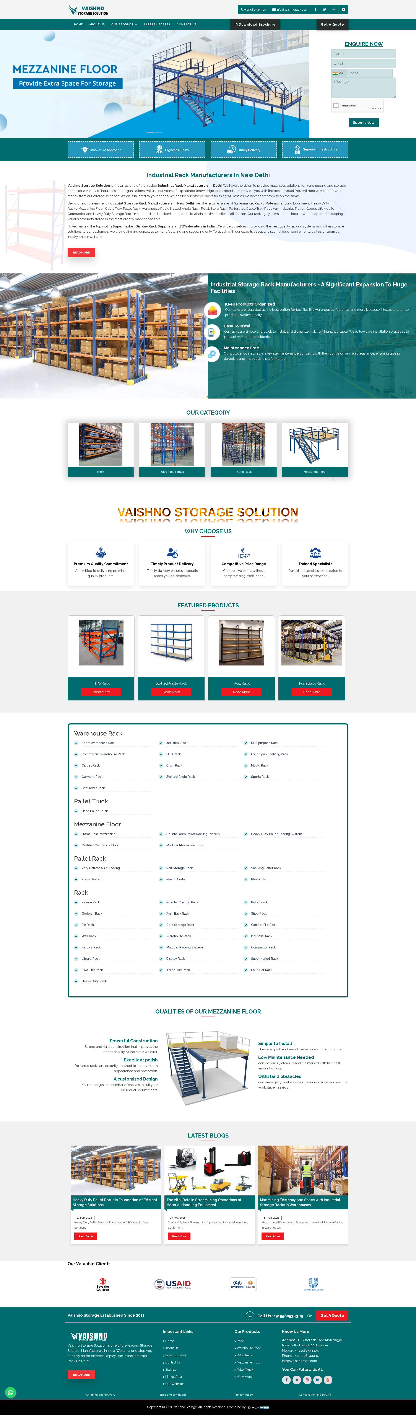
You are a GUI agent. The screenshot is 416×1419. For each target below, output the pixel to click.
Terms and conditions (172, 1394)
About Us (97, 24)
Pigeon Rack (91, 902)
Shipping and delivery (100, 1394)
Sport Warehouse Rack (98, 743)
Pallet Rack (244, 1355)
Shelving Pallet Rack (266, 868)
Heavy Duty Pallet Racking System (276, 834)
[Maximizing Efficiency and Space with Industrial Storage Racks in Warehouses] (303, 1170)
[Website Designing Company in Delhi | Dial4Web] (258, 1407)
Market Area (173, 1376)
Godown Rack (92, 913)
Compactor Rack (263, 947)
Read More (81, 252)
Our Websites (174, 1384)
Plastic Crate (175, 879)
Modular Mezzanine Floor (184, 845)
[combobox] (339, 73)
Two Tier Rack (92, 970)
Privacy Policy (243, 1394)
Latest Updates (157, 24)
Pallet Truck (244, 1369)
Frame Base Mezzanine (98, 834)
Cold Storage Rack (180, 925)
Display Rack (175, 958)
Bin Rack (88, 925)
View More (244, 1376)
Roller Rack (259, 902)
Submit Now (364, 122)
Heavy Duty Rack (94, 981)
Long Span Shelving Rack (269, 754)
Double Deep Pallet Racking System (193, 834)
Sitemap (170, 1369)
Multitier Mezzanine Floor (100, 845)
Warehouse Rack (178, 936)
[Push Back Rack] (311, 647)
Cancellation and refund (315, 1394)
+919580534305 (255, 9)
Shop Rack (258, 913)
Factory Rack (91, 947)
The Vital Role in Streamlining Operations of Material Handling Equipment (203, 1202)
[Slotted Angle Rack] (171, 647)
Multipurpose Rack (264, 743)
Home (78, 24)
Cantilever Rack (93, 788)
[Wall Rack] (241, 647)
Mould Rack (259, 765)
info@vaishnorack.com (292, 9)
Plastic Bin (258, 879)
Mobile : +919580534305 (300, 1350)
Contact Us (187, 24)
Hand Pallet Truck (95, 811)
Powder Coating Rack (182, 902)
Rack (240, 1341)
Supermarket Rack (264, 958)
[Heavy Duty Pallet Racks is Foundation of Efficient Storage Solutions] (116, 1170)
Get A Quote (332, 1315)
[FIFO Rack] (101, 647)
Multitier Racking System (184, 947)
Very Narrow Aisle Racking (101, 868)
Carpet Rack (91, 765)
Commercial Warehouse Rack (103, 754)
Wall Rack (242, 683)
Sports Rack (260, 776)
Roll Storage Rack (179, 868)
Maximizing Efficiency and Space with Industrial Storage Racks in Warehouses (300, 1202)
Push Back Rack (312, 683)
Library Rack (90, 958)
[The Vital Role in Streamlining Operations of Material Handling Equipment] (209, 1170)
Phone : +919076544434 (300, 1356)
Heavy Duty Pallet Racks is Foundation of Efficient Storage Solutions (115, 1202)
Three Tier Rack (178, 970)
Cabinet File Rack (263, 925)
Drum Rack (174, 765)
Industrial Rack (176, 743)
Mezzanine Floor (248, 1362)
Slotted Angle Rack (171, 683)
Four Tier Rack (261, 970)
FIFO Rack (101, 683)
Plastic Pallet (91, 879)
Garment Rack (92, 776)
